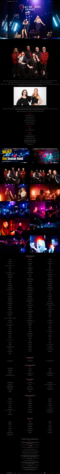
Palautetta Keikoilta (30, 439)
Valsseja (30, 379)
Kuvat (17, 1)
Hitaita (30, 418)
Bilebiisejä (30, 256)
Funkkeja (30, 357)
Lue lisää (3, 20)
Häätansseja (30, 395)
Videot (14, 1)
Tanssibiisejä (30, 365)
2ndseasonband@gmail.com (30, 130)
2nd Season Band (9, 1)
